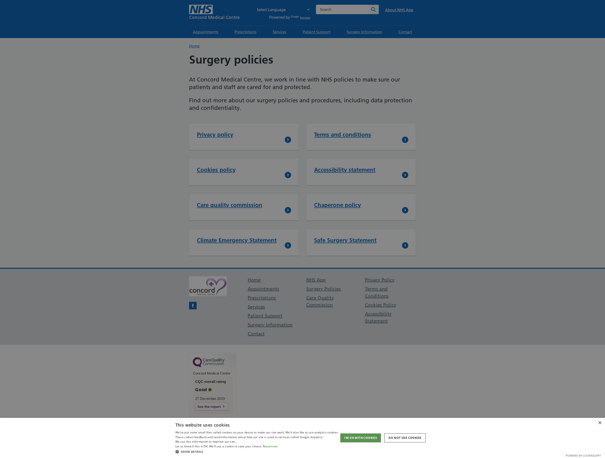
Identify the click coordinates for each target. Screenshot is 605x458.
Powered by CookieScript (583, 455)
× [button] (599, 423)
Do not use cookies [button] (405, 438)
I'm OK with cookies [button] (360, 438)
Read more (270, 446)
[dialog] (302, 438)
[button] (257, 451)
